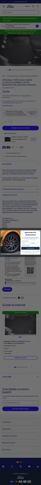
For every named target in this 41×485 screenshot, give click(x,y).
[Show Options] (38, 245)
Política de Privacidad (27, 251)
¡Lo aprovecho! (30, 248)
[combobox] (30, 245)
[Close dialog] (39, 231)
